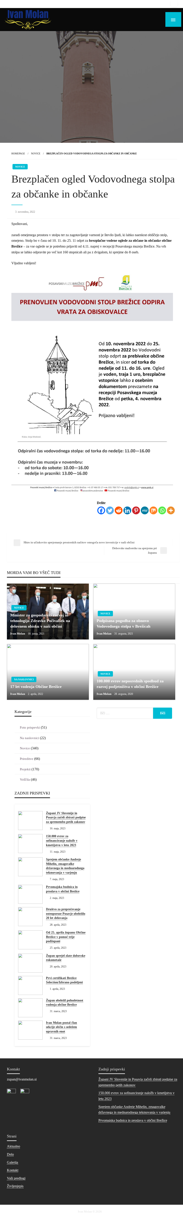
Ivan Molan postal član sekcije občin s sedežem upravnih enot (61, 1027)
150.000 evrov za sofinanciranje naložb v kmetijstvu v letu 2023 (61, 840)
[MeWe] (145, 510)
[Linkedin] (127, 510)
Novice (35, 153)
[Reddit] (119, 510)
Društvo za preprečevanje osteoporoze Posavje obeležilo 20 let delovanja (65, 914)
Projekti (25, 769)
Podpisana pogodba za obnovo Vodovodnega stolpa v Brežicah (123, 623)
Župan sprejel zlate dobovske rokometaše (65, 958)
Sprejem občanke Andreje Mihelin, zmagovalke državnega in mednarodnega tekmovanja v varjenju (65, 866)
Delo (10, 1154)
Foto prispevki (30, 727)
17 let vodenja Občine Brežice (36, 686)
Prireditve (26, 759)
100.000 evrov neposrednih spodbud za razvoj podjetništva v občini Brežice (130, 684)
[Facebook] (101, 510)
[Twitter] (110, 510)
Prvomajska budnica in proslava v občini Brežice (62, 889)
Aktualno (13, 1146)
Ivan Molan (18, 633)
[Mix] (153, 510)
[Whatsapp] (162, 510)
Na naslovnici (24, 679)
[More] (171, 510)
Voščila (25, 779)
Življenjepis (15, 1186)
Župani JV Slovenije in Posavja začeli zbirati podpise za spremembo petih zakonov (66, 817)
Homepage (18, 153)
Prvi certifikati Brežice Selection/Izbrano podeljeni (64, 980)
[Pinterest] (136, 510)
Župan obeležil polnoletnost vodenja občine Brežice (64, 1003)
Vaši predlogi (16, 1178)
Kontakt (12, 1170)
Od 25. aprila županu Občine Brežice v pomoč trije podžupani (65, 937)
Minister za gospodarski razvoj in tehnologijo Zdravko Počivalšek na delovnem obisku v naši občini (40, 620)
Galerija (12, 1162)
